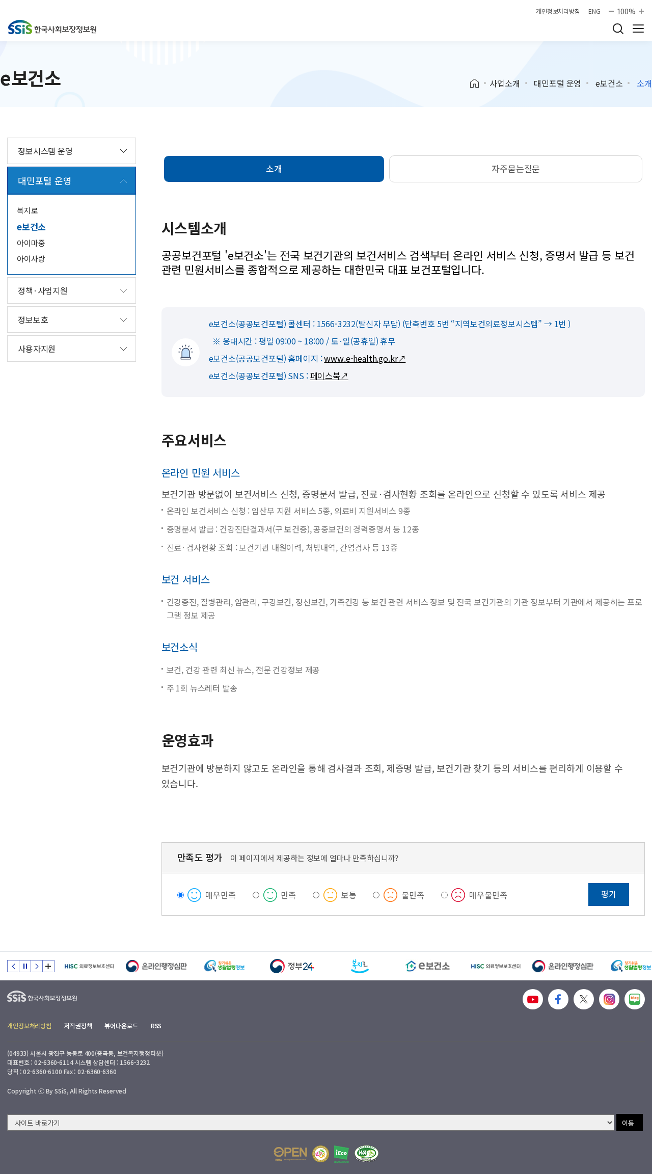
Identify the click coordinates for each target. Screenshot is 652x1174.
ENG (594, 11)
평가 (608, 894)
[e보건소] (427, 966)
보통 (349, 895)
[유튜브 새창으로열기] (533, 999)
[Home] (478, 83)
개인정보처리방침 (558, 11)
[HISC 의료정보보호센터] (89, 966)
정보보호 (33, 319)
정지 (25, 966)
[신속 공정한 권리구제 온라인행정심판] (157, 966)
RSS (156, 1025)
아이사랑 (31, 258)
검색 (617, 28)
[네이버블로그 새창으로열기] (634, 999)
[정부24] (292, 966)
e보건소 (608, 83)
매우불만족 (488, 895)
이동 (628, 1123)
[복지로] (360, 966)
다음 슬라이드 (37, 966)
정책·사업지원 (43, 290)
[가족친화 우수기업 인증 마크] (320, 1153)
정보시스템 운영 (45, 151)
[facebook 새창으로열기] (558, 999)
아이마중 (31, 242)
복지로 (27, 210)
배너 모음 (48, 966)
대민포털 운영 (557, 83)
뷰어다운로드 (121, 1025)
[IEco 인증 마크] (341, 1154)
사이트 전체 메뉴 (638, 28)
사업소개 (505, 83)
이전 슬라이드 (13, 966)
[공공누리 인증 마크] (290, 1154)
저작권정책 (78, 1025)
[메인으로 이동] (52, 27)
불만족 (412, 895)
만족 (288, 895)
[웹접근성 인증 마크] (366, 1154)
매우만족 (220, 895)
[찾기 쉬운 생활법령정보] (224, 966)
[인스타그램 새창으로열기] (609, 999)
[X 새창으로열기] (584, 999)
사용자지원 (37, 348)
